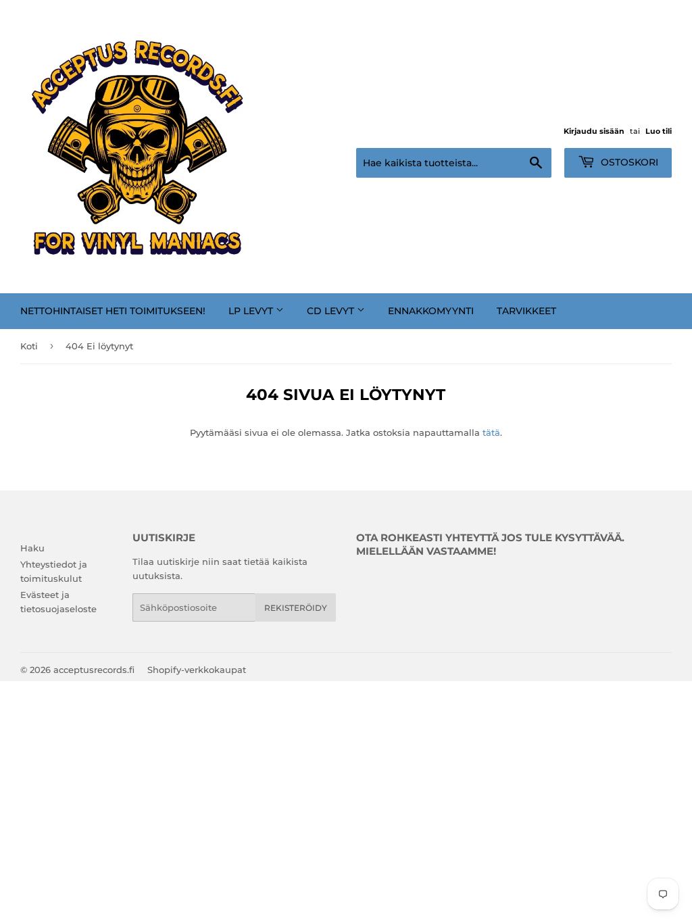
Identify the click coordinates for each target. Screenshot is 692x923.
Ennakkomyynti (431, 311)
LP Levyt (252, 311)
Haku (32, 548)
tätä (491, 432)
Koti (29, 346)
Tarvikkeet (526, 311)
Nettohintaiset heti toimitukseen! (112, 311)
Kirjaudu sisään (594, 131)
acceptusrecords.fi (93, 669)
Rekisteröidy (295, 608)
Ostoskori (628, 162)
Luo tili (658, 131)
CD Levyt (332, 311)
